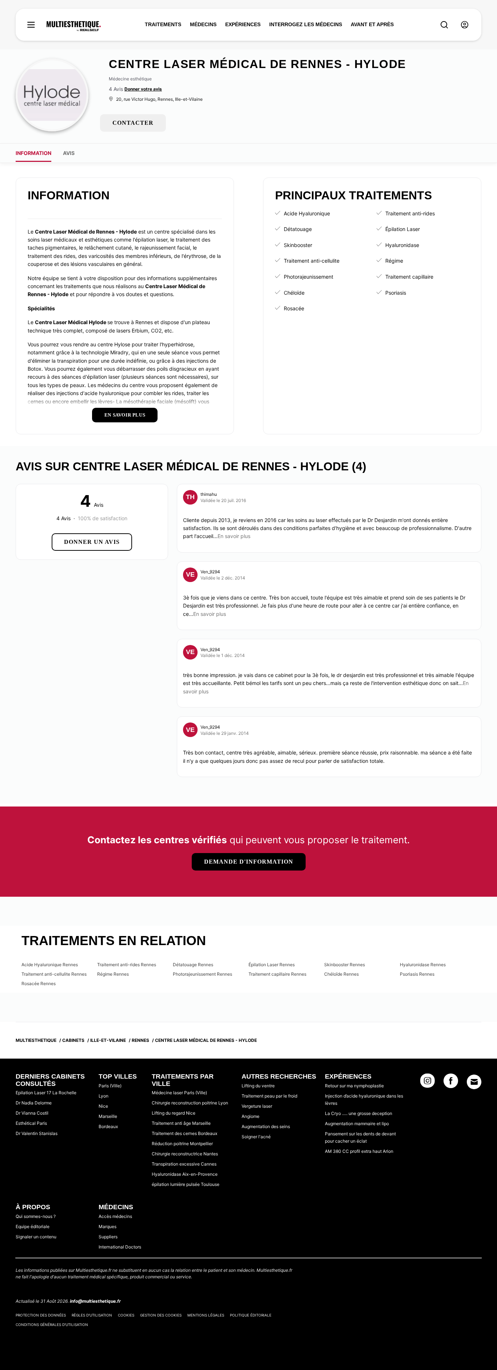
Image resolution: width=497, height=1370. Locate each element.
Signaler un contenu (36, 1236)
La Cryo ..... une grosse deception (358, 1113)
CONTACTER (133, 123)
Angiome (250, 1116)
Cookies (126, 1315)
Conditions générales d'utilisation (52, 1324)
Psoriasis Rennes (417, 974)
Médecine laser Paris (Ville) (179, 1092)
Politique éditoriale (250, 1315)
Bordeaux (108, 1126)
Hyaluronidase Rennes (423, 964)
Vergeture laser (257, 1106)
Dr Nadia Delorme (34, 1103)
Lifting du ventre (258, 1085)
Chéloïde (294, 293)
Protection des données (41, 1315)
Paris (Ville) (110, 1085)
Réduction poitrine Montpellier (182, 1143)
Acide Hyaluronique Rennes (49, 964)
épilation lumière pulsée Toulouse (185, 1184)
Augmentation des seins (266, 1126)
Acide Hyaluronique (307, 213)
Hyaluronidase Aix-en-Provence (185, 1174)
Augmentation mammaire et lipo (357, 1123)
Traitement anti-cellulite (311, 261)
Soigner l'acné (256, 1136)
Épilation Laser (402, 229)
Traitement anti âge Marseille (181, 1123)
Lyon (103, 1096)
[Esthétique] (74, 26)
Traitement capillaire (409, 277)
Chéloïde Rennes (341, 974)
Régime (394, 261)
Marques (107, 1226)
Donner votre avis (143, 89)
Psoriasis (395, 293)
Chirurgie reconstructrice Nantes (185, 1153)
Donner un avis (92, 542)
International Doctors (120, 1247)
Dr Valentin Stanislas (36, 1133)
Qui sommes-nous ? (36, 1216)
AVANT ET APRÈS (372, 24)
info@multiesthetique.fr (95, 1301)
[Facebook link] (451, 1083)
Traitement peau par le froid (269, 1096)
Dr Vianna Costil (32, 1113)
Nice (103, 1106)
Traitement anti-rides (410, 213)
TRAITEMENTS (163, 24)
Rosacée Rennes (38, 983)
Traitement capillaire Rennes (277, 974)
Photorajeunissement (308, 277)
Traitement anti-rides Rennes (126, 964)
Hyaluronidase (402, 245)
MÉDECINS (203, 24)
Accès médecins (115, 1216)
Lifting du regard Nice (173, 1113)
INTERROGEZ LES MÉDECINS (305, 24)
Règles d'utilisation (92, 1315)
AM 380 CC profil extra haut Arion (359, 1151)
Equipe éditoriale (32, 1226)
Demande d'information (248, 862)
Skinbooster (298, 245)
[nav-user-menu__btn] (464, 25)
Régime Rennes (113, 974)
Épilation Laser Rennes (272, 964)
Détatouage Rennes (193, 964)
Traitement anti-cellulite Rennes (54, 974)
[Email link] (474, 1082)
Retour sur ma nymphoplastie (354, 1085)
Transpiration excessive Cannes (184, 1164)
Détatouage (298, 229)
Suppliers (108, 1236)
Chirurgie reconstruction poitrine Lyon (190, 1103)
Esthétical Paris (31, 1123)
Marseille (108, 1116)
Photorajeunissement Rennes (202, 974)
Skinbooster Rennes (344, 964)
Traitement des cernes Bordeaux (184, 1133)
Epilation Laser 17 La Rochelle (46, 1092)
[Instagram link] (427, 1083)
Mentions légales (205, 1315)
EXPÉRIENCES (243, 24)
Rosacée (294, 308)
